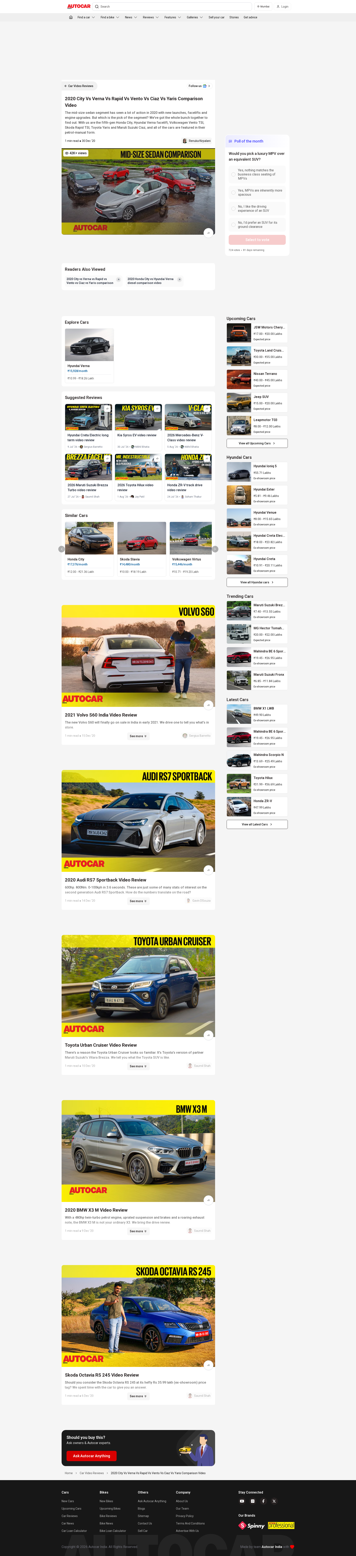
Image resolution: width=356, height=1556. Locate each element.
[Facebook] (263, 1501)
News (128, 17)
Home (69, 1473)
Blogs (141, 1508)
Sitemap (143, 1516)
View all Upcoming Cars (255, 443)
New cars (68, 1501)
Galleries (192, 17)
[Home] (70, 17)
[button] (138, 191)
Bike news (106, 1523)
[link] (239, 333)
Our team (182, 1508)
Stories (234, 17)
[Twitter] (274, 1501)
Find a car (84, 17)
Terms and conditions (190, 1523)
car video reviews (92, 1473)
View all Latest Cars (255, 824)
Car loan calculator (74, 1530)
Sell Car (143, 1530)
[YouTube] (242, 1501)
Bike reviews (108, 1516)
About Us (182, 1501)
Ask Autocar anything (152, 1501)
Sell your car (217, 17)
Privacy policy (185, 1516)
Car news (68, 1523)
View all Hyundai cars (254, 582)
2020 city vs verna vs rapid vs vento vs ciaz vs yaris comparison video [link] (158, 1473)
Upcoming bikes (110, 1508)
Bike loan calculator (113, 1530)
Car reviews (70, 1516)
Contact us (145, 1523)
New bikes (106, 1501)
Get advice (250, 17)
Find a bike (107, 17)
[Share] (208, 233)
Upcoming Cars (71, 1508)
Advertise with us (187, 1530)
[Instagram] (252, 1501)
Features (170, 17)
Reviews (148, 17)
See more (136, 736)
